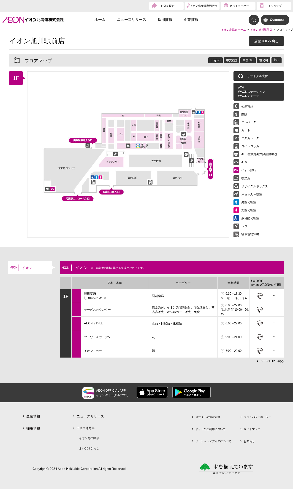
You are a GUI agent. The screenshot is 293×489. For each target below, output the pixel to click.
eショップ (275, 6)
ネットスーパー (239, 6)
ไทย (276, 60)
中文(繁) (231, 60)
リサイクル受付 (257, 76)
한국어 (263, 60)
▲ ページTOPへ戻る (270, 361)
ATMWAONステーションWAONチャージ (251, 92)
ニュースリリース (131, 19)
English (215, 60)
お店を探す (167, 6)
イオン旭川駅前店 (261, 29)
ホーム (100, 19)
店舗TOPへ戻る (266, 41)
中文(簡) (248, 60)
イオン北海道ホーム (233, 29)
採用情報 (165, 19)
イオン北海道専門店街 (203, 6)
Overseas (277, 19)
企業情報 (191, 19)
